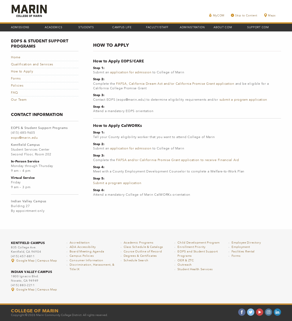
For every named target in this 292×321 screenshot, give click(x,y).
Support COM (258, 27)
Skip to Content (246, 15)
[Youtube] (259, 312)
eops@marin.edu (24, 137)
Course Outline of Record (143, 251)
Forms (16, 78)
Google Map (26, 260)
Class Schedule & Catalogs (143, 247)
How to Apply (22, 71)
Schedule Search (136, 260)
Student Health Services (195, 269)
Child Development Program (198, 242)
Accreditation (80, 242)
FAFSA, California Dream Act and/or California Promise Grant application (175, 83)
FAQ (14, 92)
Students (86, 27)
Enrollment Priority (191, 247)
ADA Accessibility (83, 247)
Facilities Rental (243, 251)
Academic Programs (139, 242)
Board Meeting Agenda (87, 251)
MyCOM (219, 15)
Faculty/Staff (157, 27)
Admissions (20, 27)
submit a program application (243, 99)
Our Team (19, 99)
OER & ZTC (185, 260)
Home (16, 57)
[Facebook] (241, 312)
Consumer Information (86, 260)
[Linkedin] (277, 312)
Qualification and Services (32, 64)
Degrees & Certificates (140, 255)
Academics (53, 27)
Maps (272, 15)
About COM (223, 27)
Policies (17, 85)
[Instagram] (268, 312)
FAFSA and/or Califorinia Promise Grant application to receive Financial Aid (177, 160)
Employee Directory (246, 242)
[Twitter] (250, 312)
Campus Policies (82, 255)
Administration (192, 27)
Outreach (184, 264)
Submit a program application (117, 183)
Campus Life (122, 27)
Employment (241, 247)
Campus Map (47, 260)
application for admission (130, 72)
